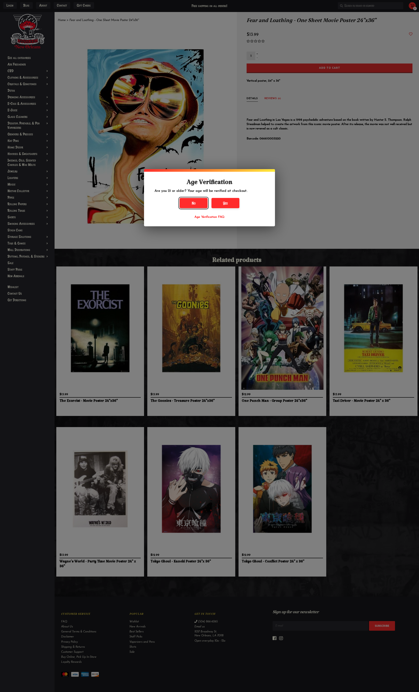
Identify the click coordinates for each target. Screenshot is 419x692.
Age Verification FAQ (209, 217)
